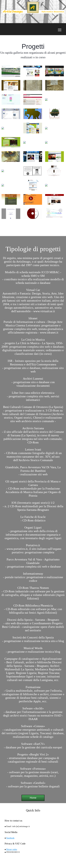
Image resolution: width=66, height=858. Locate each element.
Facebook (10, 838)
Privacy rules (11, 849)
